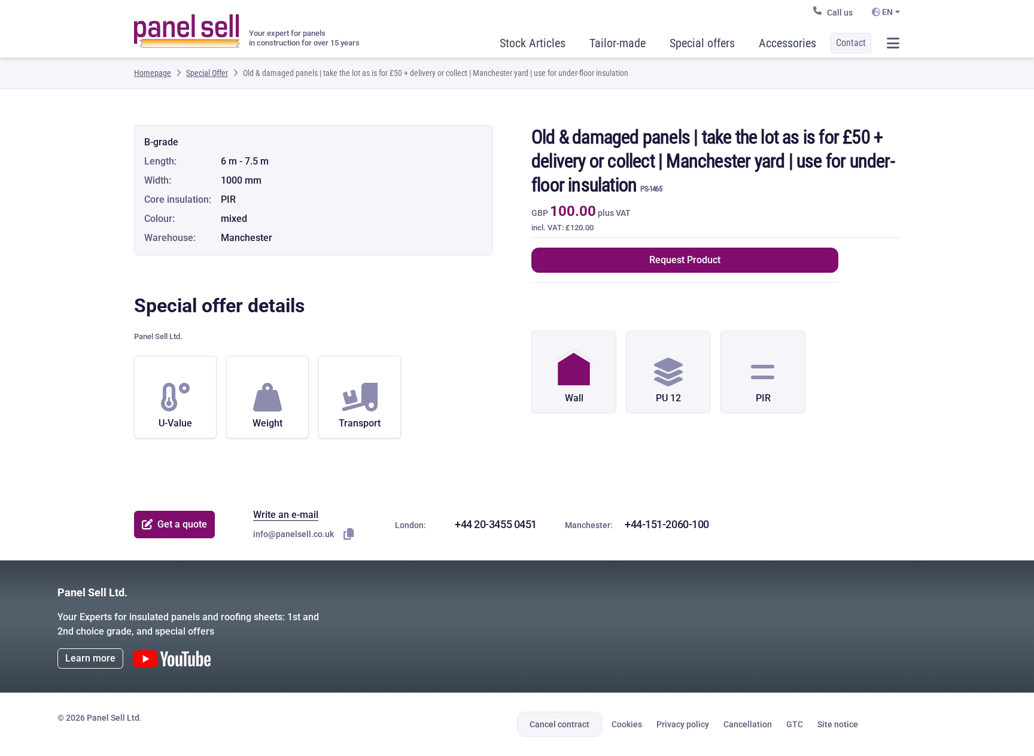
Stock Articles (532, 43)
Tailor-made (617, 43)
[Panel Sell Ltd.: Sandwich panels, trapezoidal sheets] (186, 26)
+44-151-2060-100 (667, 524)
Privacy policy (682, 724)
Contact (851, 42)
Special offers (702, 43)
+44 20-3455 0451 (496, 524)
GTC (794, 724)
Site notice (837, 724)
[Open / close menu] (893, 43)
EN (886, 12)
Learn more (90, 658)
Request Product (684, 260)
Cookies (627, 724)
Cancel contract (559, 724)
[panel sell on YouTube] (172, 658)
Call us (840, 12)
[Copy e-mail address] (349, 534)
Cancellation (747, 724)
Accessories (787, 43)
